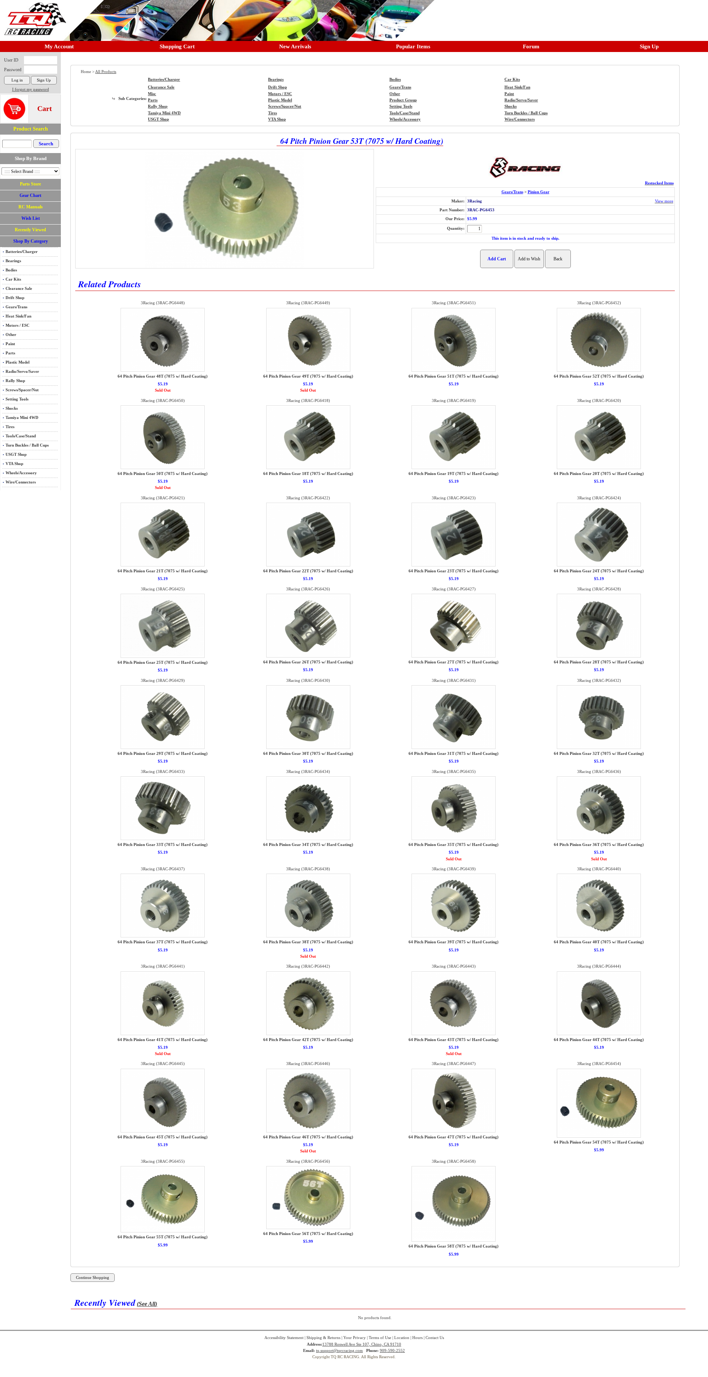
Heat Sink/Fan (18, 316)
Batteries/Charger (22, 252)
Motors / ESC (18, 325)
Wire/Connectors (21, 482)
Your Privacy (354, 1338)
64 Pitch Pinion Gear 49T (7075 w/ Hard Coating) (308, 376)
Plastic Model (18, 362)
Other (11, 335)
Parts (10, 353)
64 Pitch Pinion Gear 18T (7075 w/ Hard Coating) (308, 474)
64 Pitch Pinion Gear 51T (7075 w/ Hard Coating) (454, 376)
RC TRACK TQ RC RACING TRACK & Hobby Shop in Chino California (33, 15)
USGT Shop (16, 454)
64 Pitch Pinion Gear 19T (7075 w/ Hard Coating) (454, 474)
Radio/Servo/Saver (22, 372)
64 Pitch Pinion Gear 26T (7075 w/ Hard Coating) (308, 662)
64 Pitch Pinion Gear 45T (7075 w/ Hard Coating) (163, 1137)
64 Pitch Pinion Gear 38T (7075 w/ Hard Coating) (308, 942)
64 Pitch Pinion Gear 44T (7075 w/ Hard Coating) (599, 1040)
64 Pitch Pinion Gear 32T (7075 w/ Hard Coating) (599, 754)
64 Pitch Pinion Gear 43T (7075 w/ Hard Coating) (454, 1040)
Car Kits (13, 279)
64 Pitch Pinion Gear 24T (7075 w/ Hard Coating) (599, 571)
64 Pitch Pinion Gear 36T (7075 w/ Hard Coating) (599, 845)
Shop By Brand (30, 158)
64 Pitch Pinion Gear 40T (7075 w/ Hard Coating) (599, 942)
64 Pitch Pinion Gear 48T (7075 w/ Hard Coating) (163, 376)
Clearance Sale (19, 289)
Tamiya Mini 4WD (22, 418)
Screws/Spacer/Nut (22, 390)
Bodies (11, 270)
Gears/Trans (16, 307)
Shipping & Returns (323, 1338)
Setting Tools (17, 399)
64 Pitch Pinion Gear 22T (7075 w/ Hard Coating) (308, 571)
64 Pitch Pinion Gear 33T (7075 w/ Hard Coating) (163, 845)
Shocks (12, 408)
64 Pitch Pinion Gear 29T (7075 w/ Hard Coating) (163, 754)
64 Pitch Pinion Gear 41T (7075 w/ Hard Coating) (163, 1040)
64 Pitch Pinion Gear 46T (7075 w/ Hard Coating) (308, 1137)
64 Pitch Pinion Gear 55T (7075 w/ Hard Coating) (163, 1237)
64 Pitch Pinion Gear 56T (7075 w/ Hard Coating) (308, 1234)
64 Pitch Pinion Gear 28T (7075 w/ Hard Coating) (599, 662)
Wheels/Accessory (21, 473)
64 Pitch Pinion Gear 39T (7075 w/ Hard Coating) (454, 942)
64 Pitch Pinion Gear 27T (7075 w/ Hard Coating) (454, 662)
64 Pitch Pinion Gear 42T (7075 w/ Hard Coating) (308, 1040)
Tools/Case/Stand (21, 436)
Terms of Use (380, 1338)
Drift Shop (15, 298)
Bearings (13, 261)
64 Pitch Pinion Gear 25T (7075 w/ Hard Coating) (163, 662)
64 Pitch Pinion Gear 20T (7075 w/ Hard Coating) (599, 474)
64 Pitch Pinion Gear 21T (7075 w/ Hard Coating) (163, 571)
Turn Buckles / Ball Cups (27, 445)
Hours (417, 1338)
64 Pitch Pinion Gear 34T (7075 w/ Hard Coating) (308, 845)
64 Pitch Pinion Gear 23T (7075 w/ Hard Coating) (454, 571)
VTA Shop (14, 464)
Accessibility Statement (283, 1338)
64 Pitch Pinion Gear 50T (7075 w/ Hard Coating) (163, 474)
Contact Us (435, 1338)
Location (401, 1338)
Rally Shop (15, 381)
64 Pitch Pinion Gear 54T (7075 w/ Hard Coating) (599, 1142)
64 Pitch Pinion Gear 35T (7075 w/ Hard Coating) (454, 845)
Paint (10, 344)
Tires (10, 427)
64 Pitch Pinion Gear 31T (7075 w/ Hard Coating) (454, 754)
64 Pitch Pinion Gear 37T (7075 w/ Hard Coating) (163, 942)
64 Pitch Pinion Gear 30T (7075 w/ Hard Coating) (308, 754)
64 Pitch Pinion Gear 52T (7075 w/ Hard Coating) (599, 376)
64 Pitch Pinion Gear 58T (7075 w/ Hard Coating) (454, 1246)
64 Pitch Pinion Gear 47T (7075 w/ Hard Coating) (454, 1137)
